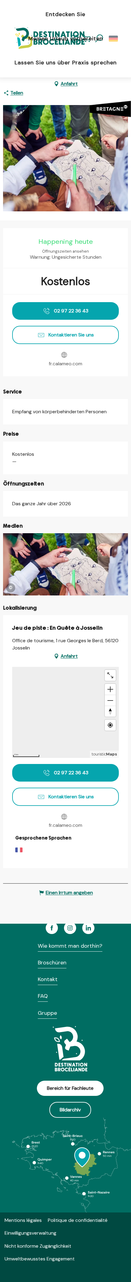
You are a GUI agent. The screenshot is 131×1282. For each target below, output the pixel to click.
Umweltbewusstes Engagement (40, 1259)
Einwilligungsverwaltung (30, 1233)
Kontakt (48, 979)
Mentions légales (23, 1220)
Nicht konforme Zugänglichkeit (38, 1246)
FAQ (43, 996)
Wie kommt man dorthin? (70, 946)
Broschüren (52, 962)
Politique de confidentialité (78, 1220)
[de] (114, 38)
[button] (114, 38)
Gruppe (47, 1013)
